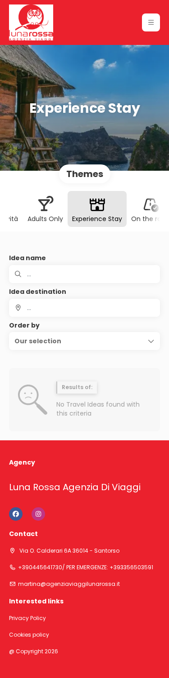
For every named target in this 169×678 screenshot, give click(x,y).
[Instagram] (38, 514)
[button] (151, 22)
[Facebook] (16, 514)
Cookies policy (29, 634)
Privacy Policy (27, 618)
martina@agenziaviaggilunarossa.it (69, 584)
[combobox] (84, 308)
